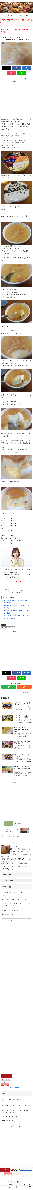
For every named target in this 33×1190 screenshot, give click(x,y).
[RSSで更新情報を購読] (24, 687)
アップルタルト (17, 625)
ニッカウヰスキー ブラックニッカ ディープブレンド (16, 894)
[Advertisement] (16, 99)
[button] (29, 920)
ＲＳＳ (6, 1093)
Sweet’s (10, 625)
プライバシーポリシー (24, 1184)
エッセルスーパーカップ (8, 627)
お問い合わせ (9, 1184)
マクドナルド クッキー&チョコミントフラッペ (16, 899)
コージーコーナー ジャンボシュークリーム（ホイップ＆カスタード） (16, 905)
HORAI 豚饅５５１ (7, 914)
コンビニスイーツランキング (9, 1082)
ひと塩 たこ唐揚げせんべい (10, 910)
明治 (4, 625)
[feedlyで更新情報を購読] (8, 687)
